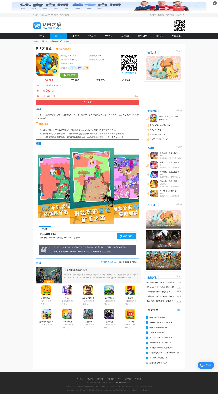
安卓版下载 (126, 236)
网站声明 (100, 379)
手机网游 (55, 41)
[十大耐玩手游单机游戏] (49, 268)
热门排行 (153, 15)
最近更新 (161, 15)
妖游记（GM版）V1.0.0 (159, 139)
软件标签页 (170, 15)
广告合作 (111, 379)
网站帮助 (90, 379)
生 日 (41, 96)
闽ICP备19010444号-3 (123, 383)
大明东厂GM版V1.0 (157, 130)
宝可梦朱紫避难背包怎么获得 (158, 292)
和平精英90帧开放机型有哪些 (160, 348)
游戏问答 (142, 36)
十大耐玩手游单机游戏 (75, 270)
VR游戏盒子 (180, 15)
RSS (119, 379)
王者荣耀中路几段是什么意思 (160, 338)
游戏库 (58, 36)
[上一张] (63, 186)
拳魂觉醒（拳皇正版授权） (170, 172)
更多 (178, 51)
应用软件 (75, 36)
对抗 (86, 68)
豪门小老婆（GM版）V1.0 (160, 125)
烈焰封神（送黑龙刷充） (169, 181)
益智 (79, 68)
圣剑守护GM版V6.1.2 (158, 134)
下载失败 (70, 247)
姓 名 (41, 85)
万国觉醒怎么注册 (156, 333)
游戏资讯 (125, 36)
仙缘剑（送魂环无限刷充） (170, 162)
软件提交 (128, 379)
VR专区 (109, 36)
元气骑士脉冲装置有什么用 (160, 343)
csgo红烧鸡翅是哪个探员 (159, 327)
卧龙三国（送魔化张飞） (169, 153)
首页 (41, 36)
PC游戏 (92, 36)
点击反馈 (57, 247)
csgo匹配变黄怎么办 (157, 317)
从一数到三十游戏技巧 (158, 358)
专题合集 (176, 36)
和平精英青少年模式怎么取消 (160, 322)
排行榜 (159, 36)
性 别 (41, 91)
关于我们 (80, 379)
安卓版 (45, 229)
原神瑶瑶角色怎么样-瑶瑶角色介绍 (160, 296)
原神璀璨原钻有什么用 (158, 363)
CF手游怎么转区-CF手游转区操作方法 (164, 353)
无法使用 (88, 247)
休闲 (72, 68)
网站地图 (138, 379)
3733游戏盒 (106, 252)
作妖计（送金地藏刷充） (169, 191)
